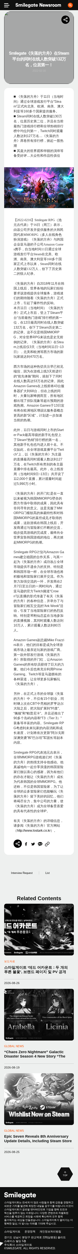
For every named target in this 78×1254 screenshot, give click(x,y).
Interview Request (22, 873)
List (47, 873)
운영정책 (30, 1231)
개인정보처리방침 (50, 1231)
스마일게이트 (12, 1231)
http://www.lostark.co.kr (34, 830)
